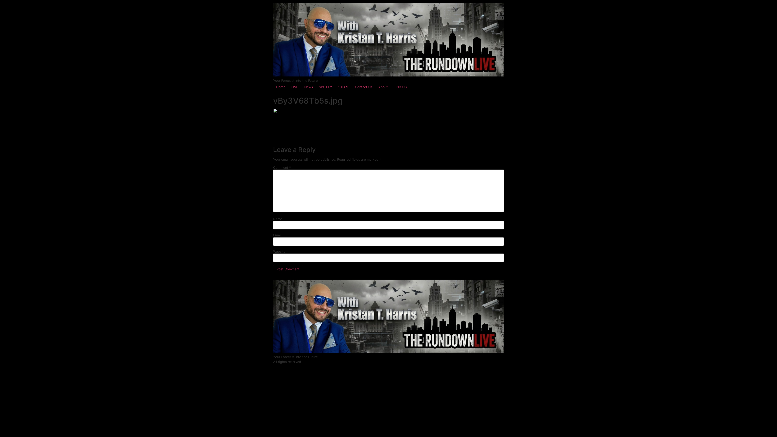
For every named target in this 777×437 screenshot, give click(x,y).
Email (277, 235)
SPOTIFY (325, 87)
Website (279, 251)
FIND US (400, 87)
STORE (343, 87)
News (308, 87)
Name (277, 219)
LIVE (294, 87)
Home (280, 87)
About (383, 87)
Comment (282, 167)
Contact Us (363, 87)
